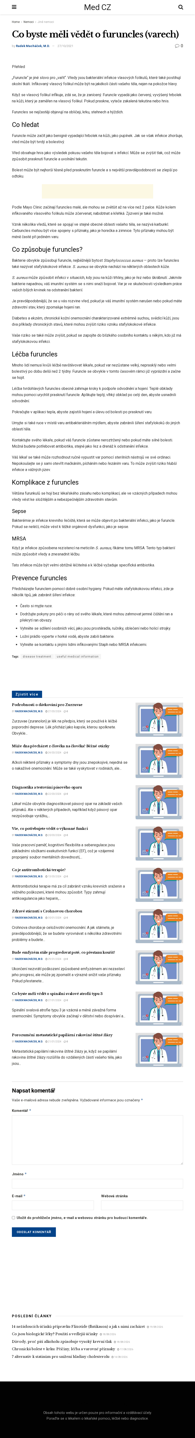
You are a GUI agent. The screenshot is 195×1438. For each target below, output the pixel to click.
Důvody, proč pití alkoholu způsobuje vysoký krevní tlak (62, 1341)
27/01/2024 (54, 1000)
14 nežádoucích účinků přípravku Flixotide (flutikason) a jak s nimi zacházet (78, 1326)
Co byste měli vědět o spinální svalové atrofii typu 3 (57, 994)
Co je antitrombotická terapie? (39, 870)
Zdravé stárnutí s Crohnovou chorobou (47, 911)
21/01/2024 (54, 1041)
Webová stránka (114, 1196)
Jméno (19, 1174)
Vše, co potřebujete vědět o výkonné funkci (50, 828)
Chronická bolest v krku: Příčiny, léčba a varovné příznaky (63, 1349)
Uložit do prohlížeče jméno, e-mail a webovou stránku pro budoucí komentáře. (82, 1218)
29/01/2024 (54, 959)
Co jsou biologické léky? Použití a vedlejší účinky (55, 1334)
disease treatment (37, 656)
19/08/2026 (156, 1327)
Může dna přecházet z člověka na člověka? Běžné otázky (60, 746)
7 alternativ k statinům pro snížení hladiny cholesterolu (60, 1356)
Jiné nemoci (46, 22)
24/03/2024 (54, 752)
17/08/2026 (126, 1349)
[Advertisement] (97, 191)
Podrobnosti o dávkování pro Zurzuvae (47, 705)
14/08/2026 (120, 1357)
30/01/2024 (54, 917)
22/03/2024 (54, 794)
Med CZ (97, 7)
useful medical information (78, 656)
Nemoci (29, 22)
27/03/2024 (54, 711)
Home (16, 22)
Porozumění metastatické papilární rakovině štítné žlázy (62, 1035)
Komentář (21, 1110)
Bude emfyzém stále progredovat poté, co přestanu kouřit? (63, 952)
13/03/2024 (54, 876)
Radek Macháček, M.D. (33, 46)
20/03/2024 (54, 835)
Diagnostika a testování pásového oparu (47, 787)
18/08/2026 (109, 1334)
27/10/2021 (65, 46)
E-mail (19, 1196)
